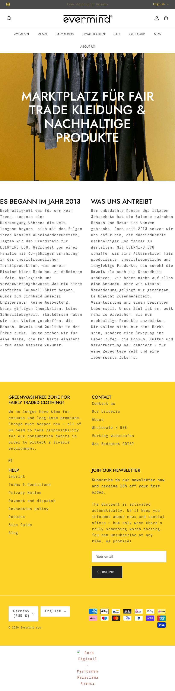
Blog (13, 533)
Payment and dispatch (32, 501)
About (98, 420)
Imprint (17, 477)
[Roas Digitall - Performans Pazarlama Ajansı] (87, 668)
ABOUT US (87, 46)
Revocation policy (28, 509)
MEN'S (42, 34)
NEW (157, 34)
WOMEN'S (21, 34)
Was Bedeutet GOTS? (113, 444)
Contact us (103, 404)
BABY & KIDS (65, 34)
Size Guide (20, 525)
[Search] (9, 18)
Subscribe (107, 572)
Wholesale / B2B (109, 428)
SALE (117, 34)
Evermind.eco (30, 627)
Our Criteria (106, 412)
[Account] (155, 18)
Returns (17, 517)
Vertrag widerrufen (113, 436)
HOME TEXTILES (93, 34)
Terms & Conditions (30, 485)
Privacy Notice (25, 493)
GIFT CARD (137, 34)
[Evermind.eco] (87, 18)
